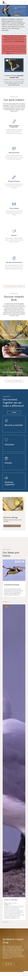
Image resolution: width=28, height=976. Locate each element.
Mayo (6, 606)
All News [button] (5, 601)
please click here (16, 53)
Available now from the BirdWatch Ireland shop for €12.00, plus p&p (13, 80)
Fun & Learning (19, 561)
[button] (24, 2)
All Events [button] (5, 922)
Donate (17, 15)
